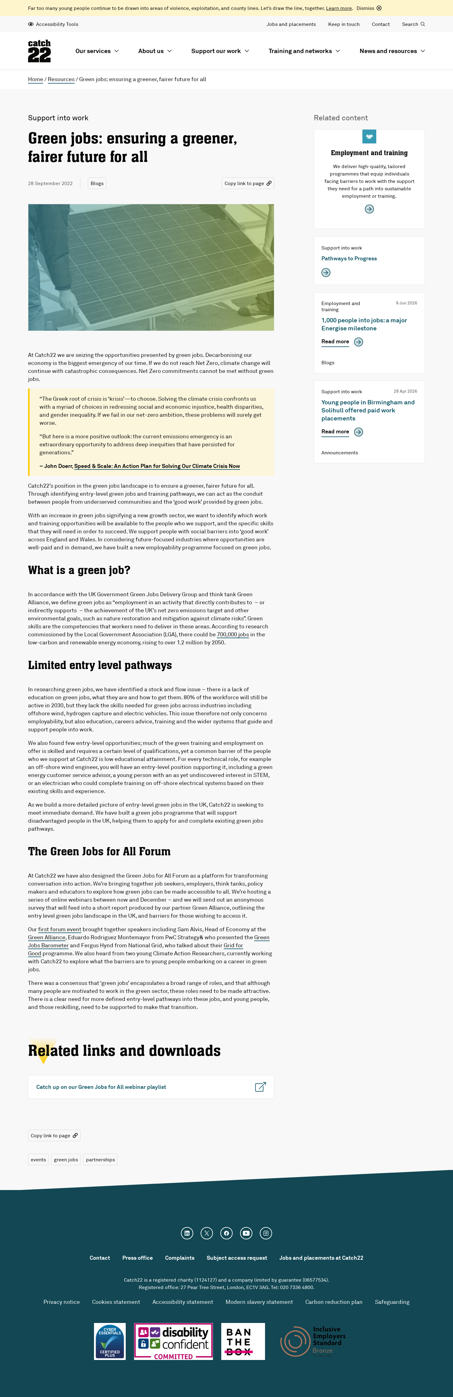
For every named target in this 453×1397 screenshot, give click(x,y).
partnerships (100, 1159)
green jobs (66, 1159)
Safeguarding (392, 1301)
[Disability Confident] (173, 1341)
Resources (61, 79)
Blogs (97, 183)
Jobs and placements (291, 24)
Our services (93, 51)
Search (410, 24)
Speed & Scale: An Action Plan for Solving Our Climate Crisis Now (157, 465)
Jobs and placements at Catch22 (321, 1257)
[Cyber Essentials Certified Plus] (109, 1341)
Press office (137, 1257)
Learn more (339, 8)
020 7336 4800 (296, 1287)
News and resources (388, 51)
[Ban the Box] (243, 1341)
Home (35, 79)
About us (151, 51)
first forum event (59, 929)
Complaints (179, 1257)
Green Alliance (46, 937)
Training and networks (300, 51)
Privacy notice (61, 1301)
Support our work (216, 51)
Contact (381, 24)
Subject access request (237, 1257)
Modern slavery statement (259, 1301)
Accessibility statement (183, 1301)
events (38, 1159)
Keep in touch (344, 24)
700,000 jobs (233, 634)
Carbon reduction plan (334, 1301)
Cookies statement (116, 1301)
